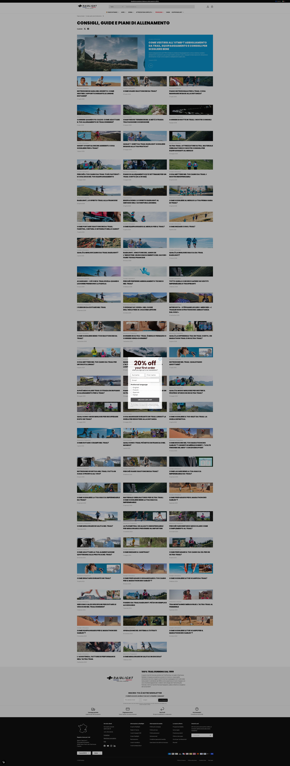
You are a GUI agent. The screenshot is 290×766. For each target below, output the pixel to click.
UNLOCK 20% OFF (145, 400)
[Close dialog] (160, 359)
